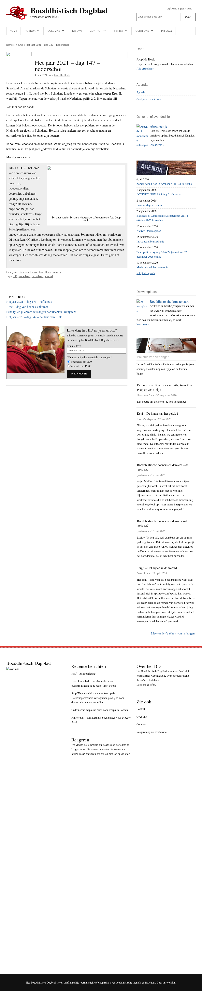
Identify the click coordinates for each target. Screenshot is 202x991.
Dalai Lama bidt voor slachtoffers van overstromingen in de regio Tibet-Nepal (93, 683)
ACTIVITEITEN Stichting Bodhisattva (159, 194)
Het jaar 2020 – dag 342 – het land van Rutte (34, 317)
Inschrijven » (157, 145)
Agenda (141, 92)
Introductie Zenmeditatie (150, 241)
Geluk (33, 272)
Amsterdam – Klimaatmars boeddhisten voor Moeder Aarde (101, 720)
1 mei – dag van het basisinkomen (27, 307)
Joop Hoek (45, 272)
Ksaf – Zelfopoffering (83, 673)
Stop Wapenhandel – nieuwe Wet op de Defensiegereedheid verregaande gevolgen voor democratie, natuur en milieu (97, 697)
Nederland (24, 276)
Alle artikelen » (145, 68)
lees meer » (143, 324)
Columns (24, 272)
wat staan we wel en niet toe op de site (107, 754)
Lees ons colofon (146, 684)
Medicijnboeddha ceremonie (152, 267)
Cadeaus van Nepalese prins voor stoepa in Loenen (99, 710)
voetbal (49, 276)
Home (9, 44)
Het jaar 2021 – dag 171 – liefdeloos (29, 301)
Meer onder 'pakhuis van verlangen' (173, 633)
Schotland (37, 276)
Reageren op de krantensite (151, 732)
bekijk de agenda (146, 273)
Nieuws (19, 44)
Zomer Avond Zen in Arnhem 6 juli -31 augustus (164, 184)
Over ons (142, 716)
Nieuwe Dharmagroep (149, 231)
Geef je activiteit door (149, 99)
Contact (141, 709)
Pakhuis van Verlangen (153, 357)
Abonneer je (158, 126)
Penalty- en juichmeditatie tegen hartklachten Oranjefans (41, 312)
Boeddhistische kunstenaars (169, 301)
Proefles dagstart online (150, 205)
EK (15, 276)
